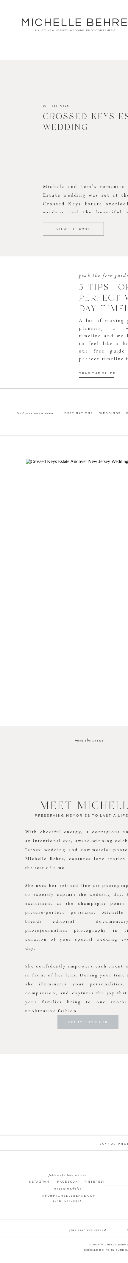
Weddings (56, 106)
